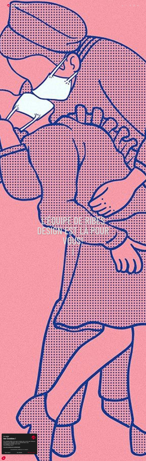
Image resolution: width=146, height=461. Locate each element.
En (125, 5)
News (73, 207)
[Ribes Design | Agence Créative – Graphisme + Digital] (20, 6)
